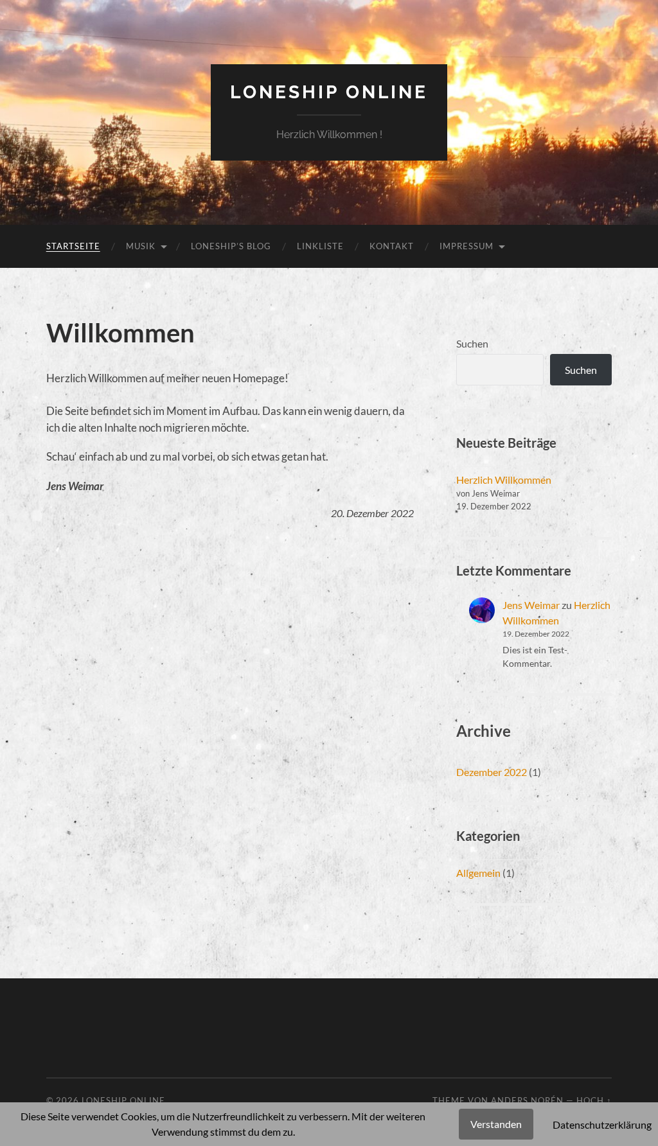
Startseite (73, 246)
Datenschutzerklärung (602, 1124)
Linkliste (320, 246)
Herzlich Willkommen (503, 479)
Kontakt (391, 246)
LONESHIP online (329, 92)
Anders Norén (527, 1100)
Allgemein (478, 873)
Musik (141, 246)
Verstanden (496, 1124)
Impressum (467, 246)
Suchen (472, 343)
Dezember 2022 (491, 772)
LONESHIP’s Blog (231, 246)
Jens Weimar (531, 605)
